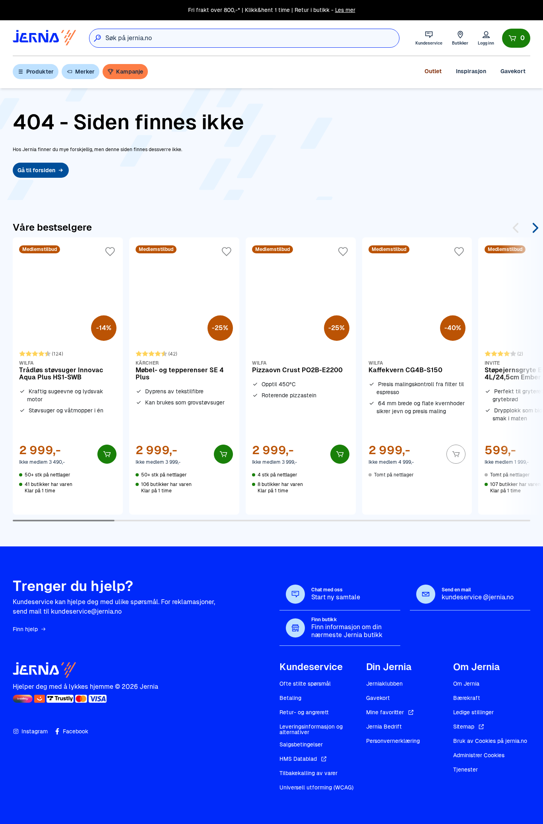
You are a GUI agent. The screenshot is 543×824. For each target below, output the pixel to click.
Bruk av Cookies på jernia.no (490, 741)
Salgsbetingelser (301, 744)
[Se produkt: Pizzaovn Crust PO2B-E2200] (301, 375)
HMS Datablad (298, 759)
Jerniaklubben (384, 683)
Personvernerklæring (393, 741)
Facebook (75, 731)
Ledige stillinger (473, 712)
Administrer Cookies (478, 755)
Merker (85, 71)
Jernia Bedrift (384, 726)
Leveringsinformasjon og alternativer (311, 729)
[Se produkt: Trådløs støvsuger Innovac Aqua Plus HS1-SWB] (68, 375)
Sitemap (463, 726)
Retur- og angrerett (304, 712)
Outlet (433, 71)
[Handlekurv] (516, 38)
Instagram (34, 731)
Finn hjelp (25, 629)
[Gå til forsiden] (44, 38)
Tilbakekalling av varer (308, 773)
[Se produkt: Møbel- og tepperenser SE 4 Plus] (184, 375)
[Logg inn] (486, 38)
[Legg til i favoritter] (110, 251)
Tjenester (465, 769)
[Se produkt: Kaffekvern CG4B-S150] (417, 375)
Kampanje (129, 71)
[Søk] (97, 38)
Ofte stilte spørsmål (305, 683)
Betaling (290, 698)
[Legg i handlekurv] (106, 454)
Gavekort (513, 71)
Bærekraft (466, 698)
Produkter (40, 71)
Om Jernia (466, 683)
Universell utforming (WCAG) (316, 787)
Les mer (345, 10)
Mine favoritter (385, 712)
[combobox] (252, 38)
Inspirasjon (471, 71)
